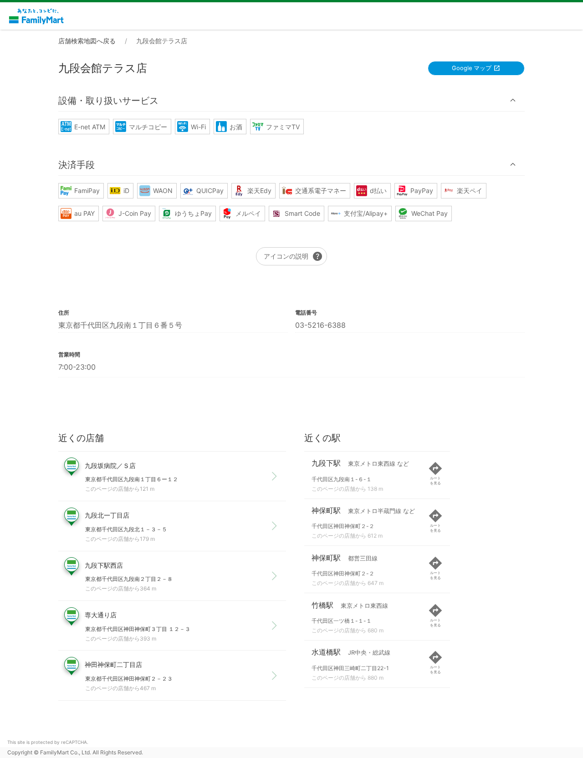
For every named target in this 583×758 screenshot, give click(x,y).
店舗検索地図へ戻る (87, 41)
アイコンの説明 (293, 256)
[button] (291, 100)
